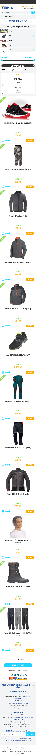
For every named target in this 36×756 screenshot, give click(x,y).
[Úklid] (18, 49)
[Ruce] (18, 35)
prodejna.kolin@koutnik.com (19, 722)
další (22, 659)
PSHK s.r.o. (28, 740)
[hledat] (33, 12)
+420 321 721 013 (19, 719)
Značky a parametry (17, 66)
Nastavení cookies (9, 739)
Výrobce (18, 74)
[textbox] (18, 12)
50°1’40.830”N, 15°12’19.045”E (24, 717)
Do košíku (8, 140)
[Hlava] (18, 31)
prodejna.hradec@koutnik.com (20, 703)
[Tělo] (18, 40)
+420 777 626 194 (19, 701)
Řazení (3, 69)
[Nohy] (18, 45)
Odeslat (30, 734)
